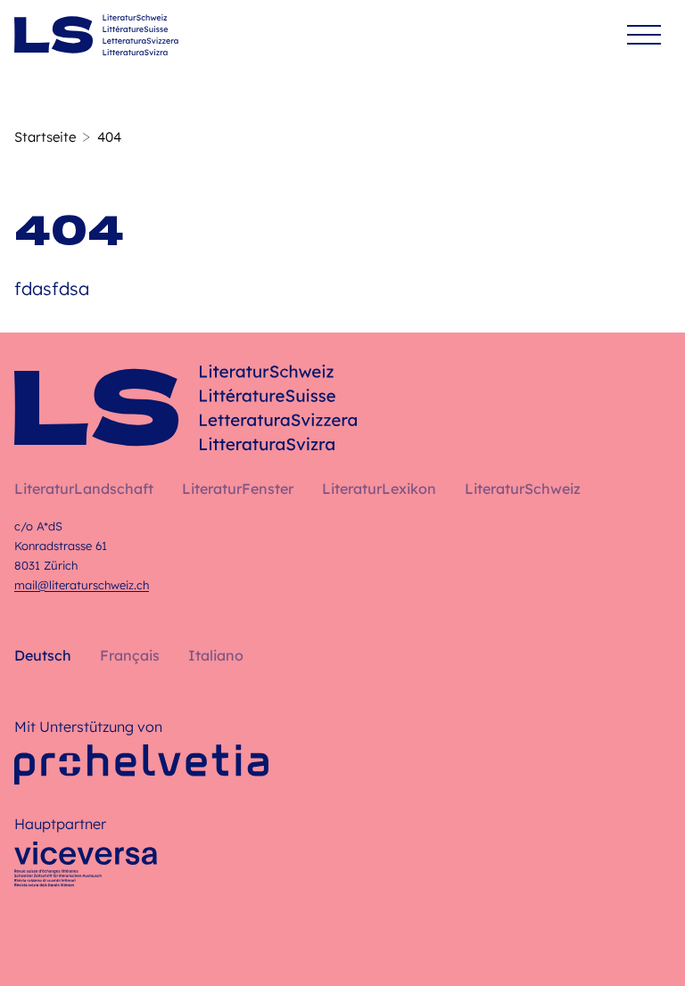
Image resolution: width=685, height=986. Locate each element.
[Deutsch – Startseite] (96, 34)
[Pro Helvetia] (141, 764)
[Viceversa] (85, 869)
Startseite (45, 136)
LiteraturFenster (237, 488)
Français (130, 655)
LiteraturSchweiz (523, 488)
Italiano (215, 655)
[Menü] (644, 35)
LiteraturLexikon (379, 488)
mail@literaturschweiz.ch (81, 585)
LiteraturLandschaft (83, 488)
